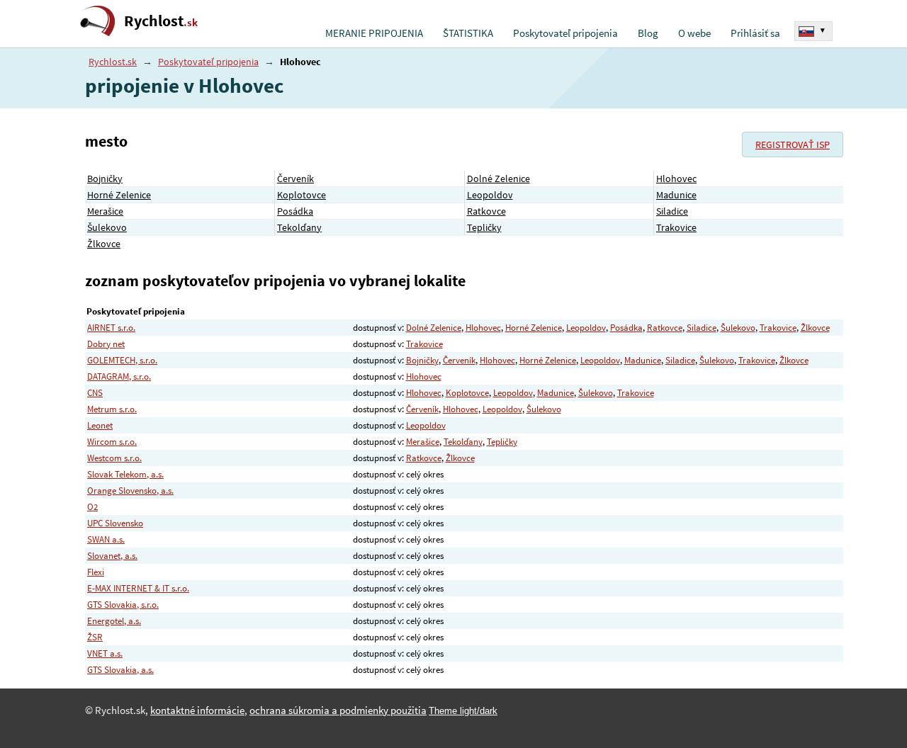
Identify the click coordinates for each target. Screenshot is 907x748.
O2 (92, 507)
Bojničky (105, 178)
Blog (648, 33)
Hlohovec (676, 178)
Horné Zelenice (119, 194)
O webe (694, 33)
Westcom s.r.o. (114, 458)
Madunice (676, 194)
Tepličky (484, 227)
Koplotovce (301, 194)
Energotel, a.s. (114, 621)
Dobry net (106, 344)
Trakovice (676, 227)
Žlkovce (103, 243)
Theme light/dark (463, 711)
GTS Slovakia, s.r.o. (123, 605)
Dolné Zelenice (498, 178)
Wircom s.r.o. (112, 442)
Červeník (295, 178)
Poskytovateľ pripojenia (565, 33)
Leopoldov (490, 194)
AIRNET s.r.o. (111, 328)
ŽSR (95, 637)
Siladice (672, 211)
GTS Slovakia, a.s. (120, 670)
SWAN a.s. (106, 539)
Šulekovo (107, 227)
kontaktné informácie (197, 710)
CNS (95, 393)
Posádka (295, 211)
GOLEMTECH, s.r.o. (122, 360)
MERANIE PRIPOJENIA (374, 33)
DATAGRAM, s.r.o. (119, 376)
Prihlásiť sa (755, 33)
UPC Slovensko (115, 523)
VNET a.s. (105, 653)
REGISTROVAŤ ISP (792, 144)
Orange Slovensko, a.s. (130, 490)
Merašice (105, 211)
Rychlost (161, 20)
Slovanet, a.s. (112, 556)
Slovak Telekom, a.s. (125, 474)
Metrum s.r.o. (112, 409)
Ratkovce (486, 211)
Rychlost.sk (113, 61)
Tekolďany (299, 227)
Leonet (100, 425)
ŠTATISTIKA (468, 33)
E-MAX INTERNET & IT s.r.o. (138, 588)
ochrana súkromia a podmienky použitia (338, 710)
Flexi (95, 572)
